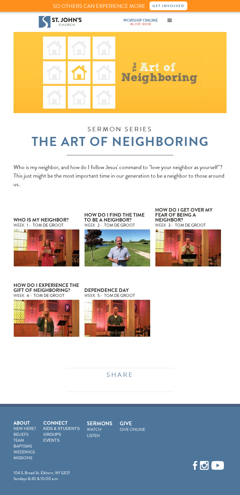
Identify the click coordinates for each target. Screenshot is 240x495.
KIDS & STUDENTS (61, 428)
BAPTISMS (22, 446)
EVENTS (51, 440)
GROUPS (52, 434)
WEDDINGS (24, 452)
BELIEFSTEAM (20, 437)
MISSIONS (22, 458)
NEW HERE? (24, 429)
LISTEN (93, 436)
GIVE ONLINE (132, 429)
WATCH (94, 429)
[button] (170, 20)
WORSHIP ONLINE (140, 20)
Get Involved (168, 5)
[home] (60, 22)
